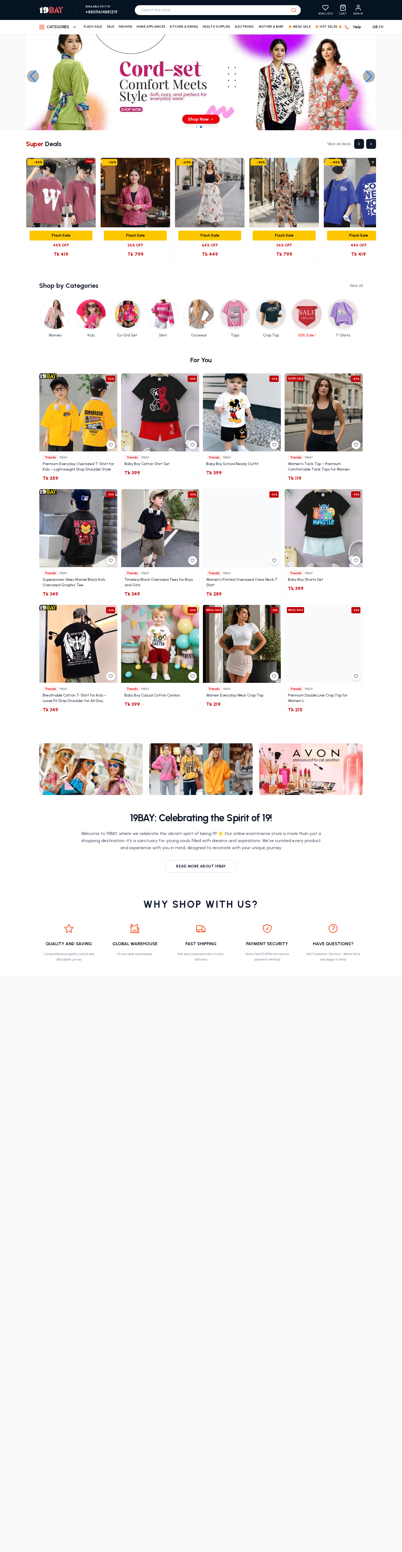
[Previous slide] (33, 76)
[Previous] (359, 144)
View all (356, 285)
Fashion (125, 26)
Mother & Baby (271, 26)
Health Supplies (217, 26)
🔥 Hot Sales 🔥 (328, 26)
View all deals (339, 143)
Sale (110, 26)
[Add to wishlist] (110, 444)
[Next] (371, 144)
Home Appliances (151, 26)
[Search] (294, 10)
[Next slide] (369, 76)
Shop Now (198, 119)
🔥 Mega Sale (299, 26)
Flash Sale (93, 26)
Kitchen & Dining (184, 26)
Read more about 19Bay (201, 866)
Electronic (244, 26)
